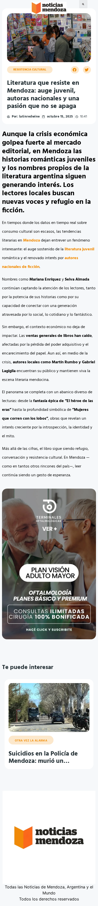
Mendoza (31, 240)
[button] (83, 4)
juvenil (88, 249)
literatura (73, 249)
